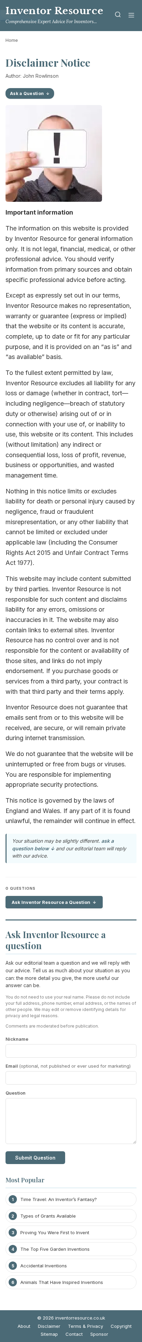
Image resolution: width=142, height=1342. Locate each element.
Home (12, 40)
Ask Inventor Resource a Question (51, 902)
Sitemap (49, 1334)
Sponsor (99, 1334)
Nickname (17, 1039)
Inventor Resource (54, 11)
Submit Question (35, 1158)
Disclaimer (49, 1326)
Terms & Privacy (85, 1326)
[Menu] (131, 15)
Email (68, 1066)
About (24, 1326)
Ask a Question (27, 93)
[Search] (118, 16)
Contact (74, 1334)
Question (16, 1093)
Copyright (121, 1326)
